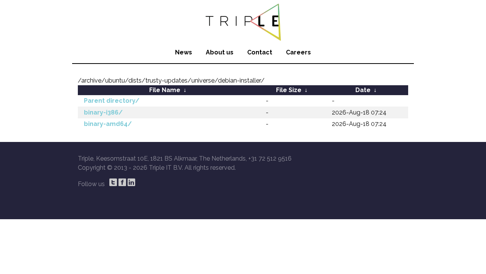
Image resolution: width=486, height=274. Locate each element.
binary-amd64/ (108, 123)
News (183, 52)
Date (363, 90)
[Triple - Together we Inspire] (243, 21)
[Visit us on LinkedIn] (131, 182)
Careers (298, 52)
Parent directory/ (111, 100)
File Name (164, 90)
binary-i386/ (103, 112)
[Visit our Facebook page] (122, 182)
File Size (288, 90)
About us (220, 52)
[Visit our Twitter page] (113, 182)
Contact (259, 52)
